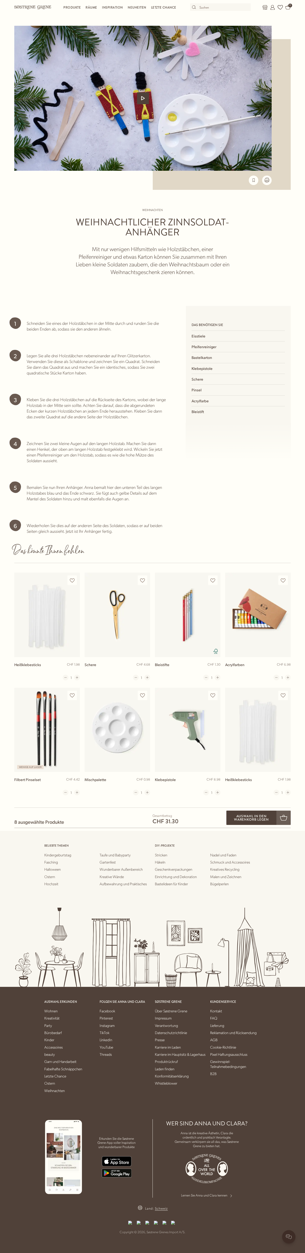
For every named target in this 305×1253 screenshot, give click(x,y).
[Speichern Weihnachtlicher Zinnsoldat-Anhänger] (253, 180)
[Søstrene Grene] (32, 7)
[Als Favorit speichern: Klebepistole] (212, 695)
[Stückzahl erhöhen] (77, 677)
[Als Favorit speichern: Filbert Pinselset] (72, 695)
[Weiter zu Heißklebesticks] (47, 615)
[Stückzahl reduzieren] (65, 677)
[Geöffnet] (143, 98)
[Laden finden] (265, 7)
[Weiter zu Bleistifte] (187, 615)
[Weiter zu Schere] (117, 615)
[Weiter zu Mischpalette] (117, 730)
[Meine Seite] (272, 7)
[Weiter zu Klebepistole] (187, 730)
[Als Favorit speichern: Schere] (142, 580)
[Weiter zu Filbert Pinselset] (47, 730)
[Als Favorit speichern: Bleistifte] (212, 580)
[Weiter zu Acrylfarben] (258, 615)
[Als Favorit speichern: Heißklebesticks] (72, 580)
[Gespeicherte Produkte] (280, 7)
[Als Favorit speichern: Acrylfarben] (283, 580)
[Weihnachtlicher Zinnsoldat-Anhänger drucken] (267, 180)
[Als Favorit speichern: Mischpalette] (142, 695)
